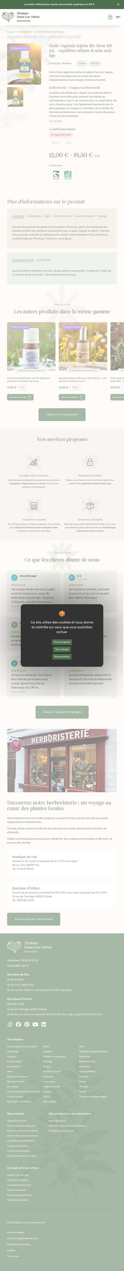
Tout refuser (62, 649)
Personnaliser (62, 657)
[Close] (118, 4)
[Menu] (118, 17)
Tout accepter (62, 642)
